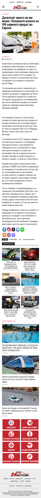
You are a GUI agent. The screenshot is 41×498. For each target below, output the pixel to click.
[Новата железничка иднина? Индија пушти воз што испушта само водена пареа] (20, 365)
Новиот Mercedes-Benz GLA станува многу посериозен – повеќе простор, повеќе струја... (30, 266)
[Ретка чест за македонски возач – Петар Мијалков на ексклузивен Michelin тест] (11, 254)
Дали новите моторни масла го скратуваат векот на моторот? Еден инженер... (11, 313)
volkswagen (13, 239)
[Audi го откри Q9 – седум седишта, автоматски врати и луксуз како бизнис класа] (11, 279)
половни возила (29, 239)
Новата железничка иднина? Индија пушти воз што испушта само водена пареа (18, 379)
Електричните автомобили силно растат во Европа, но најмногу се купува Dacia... (30, 314)
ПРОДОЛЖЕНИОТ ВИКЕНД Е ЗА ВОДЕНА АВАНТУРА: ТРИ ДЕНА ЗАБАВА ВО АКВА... (30, 290)
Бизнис (5, 14)
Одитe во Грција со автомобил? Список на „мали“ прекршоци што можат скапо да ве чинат (19, 410)
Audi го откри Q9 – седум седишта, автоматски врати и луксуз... (10, 290)
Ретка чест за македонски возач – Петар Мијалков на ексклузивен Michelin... (11, 265)
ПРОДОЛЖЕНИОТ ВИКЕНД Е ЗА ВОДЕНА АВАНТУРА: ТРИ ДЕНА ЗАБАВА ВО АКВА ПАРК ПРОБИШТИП (20, 348)
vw (20, 239)
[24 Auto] (20, 7)
